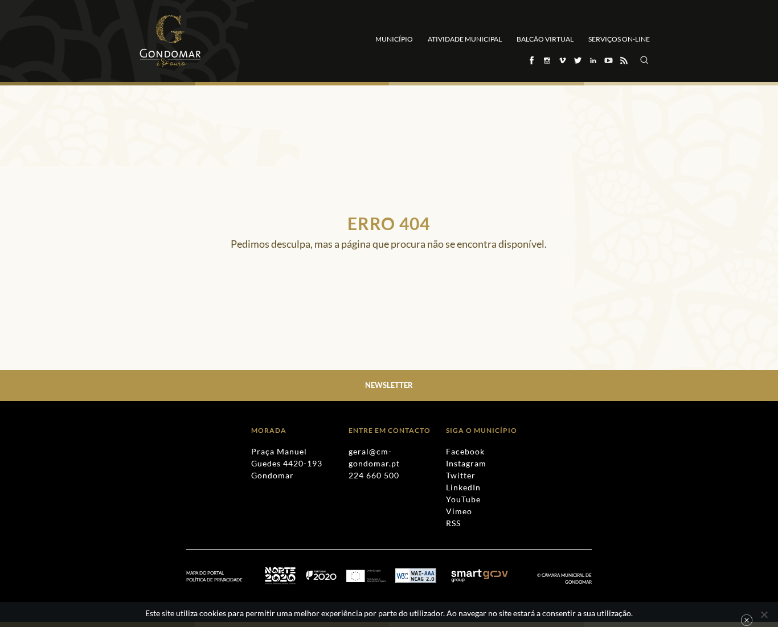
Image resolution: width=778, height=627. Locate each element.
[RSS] (623, 60)
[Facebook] (531, 60)
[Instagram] (546, 60)
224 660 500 (374, 475)
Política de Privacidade (214, 580)
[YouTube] (608, 60)
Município (394, 39)
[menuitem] (220, 580)
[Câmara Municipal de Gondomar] (170, 41)
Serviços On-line (619, 39)
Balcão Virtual (545, 39)
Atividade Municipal (465, 39)
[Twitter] (577, 60)
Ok (746, 620)
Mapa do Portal (205, 573)
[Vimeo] (561, 60)
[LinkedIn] (592, 60)
